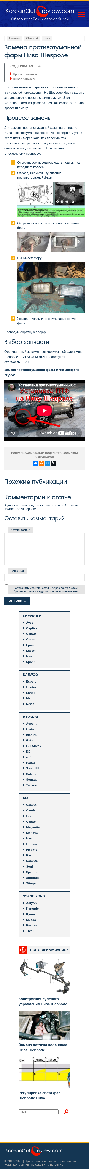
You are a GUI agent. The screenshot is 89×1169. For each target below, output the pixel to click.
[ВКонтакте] (35, 463)
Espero (31, 681)
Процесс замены (25, 74)
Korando (32, 908)
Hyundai (30, 717)
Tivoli (30, 931)
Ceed (30, 816)
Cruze (30, 639)
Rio (28, 855)
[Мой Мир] (47, 463)
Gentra (31, 687)
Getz (29, 740)
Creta (30, 729)
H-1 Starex (33, 746)
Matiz (30, 698)
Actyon (31, 903)
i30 (28, 751)
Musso (31, 919)
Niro (29, 838)
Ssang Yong (34, 896)
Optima (31, 844)
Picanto (31, 849)
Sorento (32, 861)
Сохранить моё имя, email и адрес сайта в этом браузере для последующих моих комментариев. (46, 589)
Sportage (33, 877)
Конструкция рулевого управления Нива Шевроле (43, 1001)
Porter (30, 762)
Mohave (32, 833)
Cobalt (31, 633)
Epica (30, 645)
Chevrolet (33, 616)
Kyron (30, 914)
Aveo (29, 622)
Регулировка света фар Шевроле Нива (39, 1095)
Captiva (31, 628)
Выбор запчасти (24, 79)
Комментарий (20, 530)
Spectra (31, 872)
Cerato (31, 821)
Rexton (31, 925)
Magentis (33, 827)
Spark (30, 662)
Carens (31, 805)
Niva (29, 656)
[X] (53, 463)
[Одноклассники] (41, 463)
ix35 (29, 757)
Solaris (31, 774)
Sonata (31, 779)
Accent (31, 723)
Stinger (31, 883)
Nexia (30, 704)
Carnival (32, 810)
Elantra (31, 734)
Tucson (31, 785)
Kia (26, 798)
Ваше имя (17, 571)
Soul (29, 866)
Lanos (30, 692)
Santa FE (32, 768)
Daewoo (30, 674)
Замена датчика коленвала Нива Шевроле (43, 1047)
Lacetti (31, 650)
